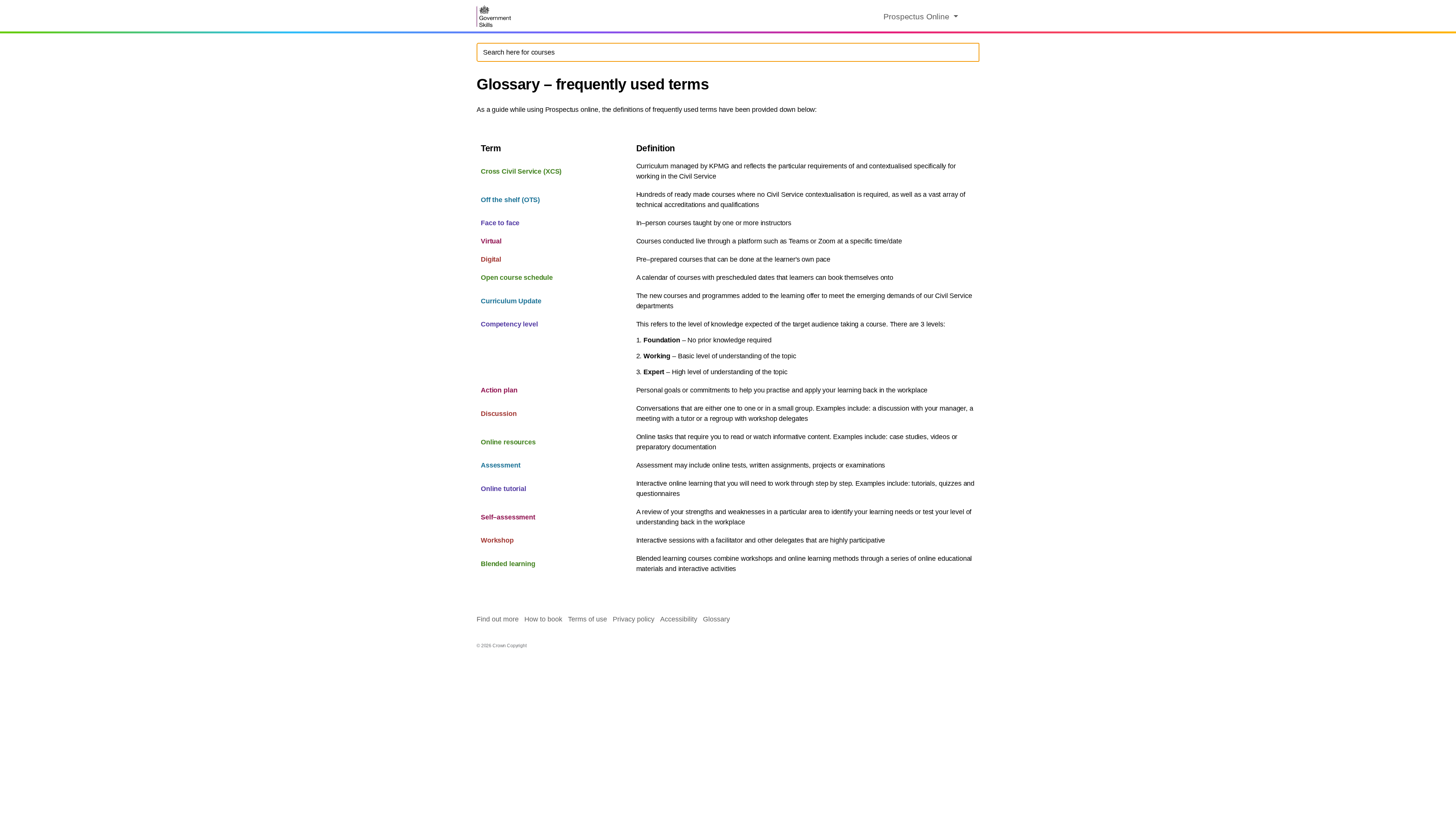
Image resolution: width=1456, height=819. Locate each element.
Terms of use (587, 619)
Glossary (716, 619)
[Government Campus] (495, 16)
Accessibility (678, 619)
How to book (543, 619)
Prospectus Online (917, 16)
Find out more (498, 619)
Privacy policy (633, 619)
